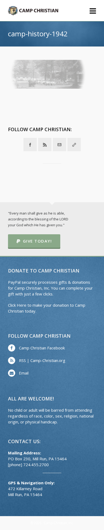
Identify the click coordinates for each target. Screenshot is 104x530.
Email (24, 373)
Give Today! (37, 241)
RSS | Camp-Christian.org (42, 360)
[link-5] (74, 144)
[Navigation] (93, 10)
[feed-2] (44, 144)
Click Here (17, 305)
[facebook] (30, 144)
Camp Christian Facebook (42, 347)
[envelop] (59, 144)
